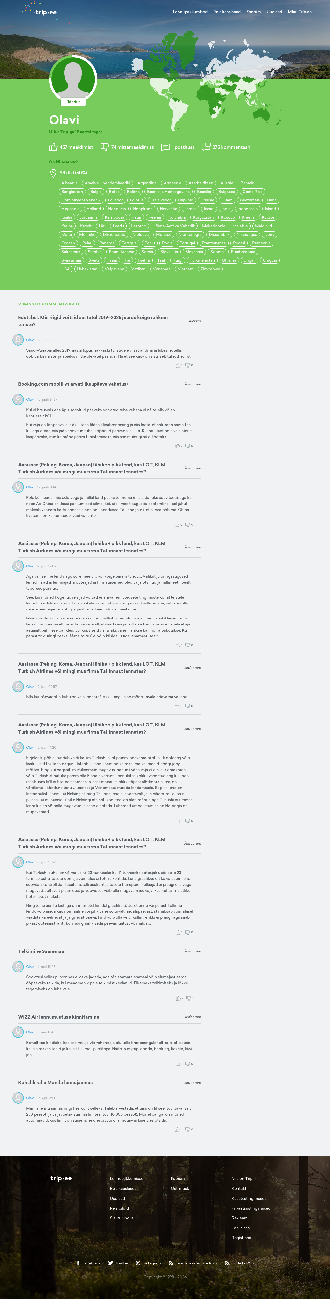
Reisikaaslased (227, 11)
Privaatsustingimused (251, 1208)
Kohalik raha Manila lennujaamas (55, 1082)
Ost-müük (180, 1188)
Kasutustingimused (249, 1198)
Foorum (253, 11)
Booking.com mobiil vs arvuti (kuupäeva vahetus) (73, 384)
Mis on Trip (242, 1178)
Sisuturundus (122, 1218)
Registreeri (241, 1237)
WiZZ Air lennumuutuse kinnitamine (58, 1017)
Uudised (274, 11)
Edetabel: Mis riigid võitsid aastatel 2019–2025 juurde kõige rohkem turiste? (93, 321)
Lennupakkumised (190, 11)
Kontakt (239, 1188)
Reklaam (240, 1218)
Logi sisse (241, 1227)
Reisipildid (119, 1208)
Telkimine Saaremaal (42, 951)
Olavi (30, 339)
